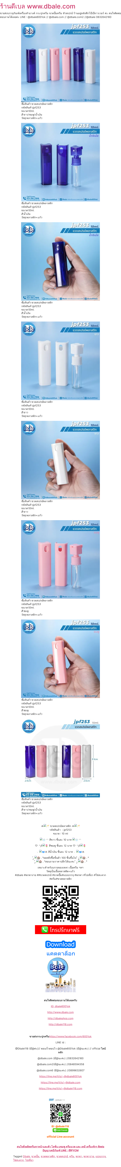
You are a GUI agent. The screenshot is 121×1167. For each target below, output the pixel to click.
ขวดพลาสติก (48, 1156)
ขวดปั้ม (35, 1156)
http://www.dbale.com (60, 1012)
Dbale (26, 1156)
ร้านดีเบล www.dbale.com (37, 6)
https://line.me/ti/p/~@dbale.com (60, 1082)
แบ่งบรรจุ (100, 1156)
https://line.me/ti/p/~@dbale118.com (60, 1088)
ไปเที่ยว (29, 1160)
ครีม (71, 1156)
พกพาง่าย (89, 1156)
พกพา (79, 1156)
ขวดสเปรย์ (62, 1156)
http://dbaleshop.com (60, 1018)
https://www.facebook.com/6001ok (70, 1036)
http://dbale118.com (60, 1024)
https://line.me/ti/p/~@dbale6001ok (60, 1076)
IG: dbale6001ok (60, 1006)
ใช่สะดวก (18, 1160)
